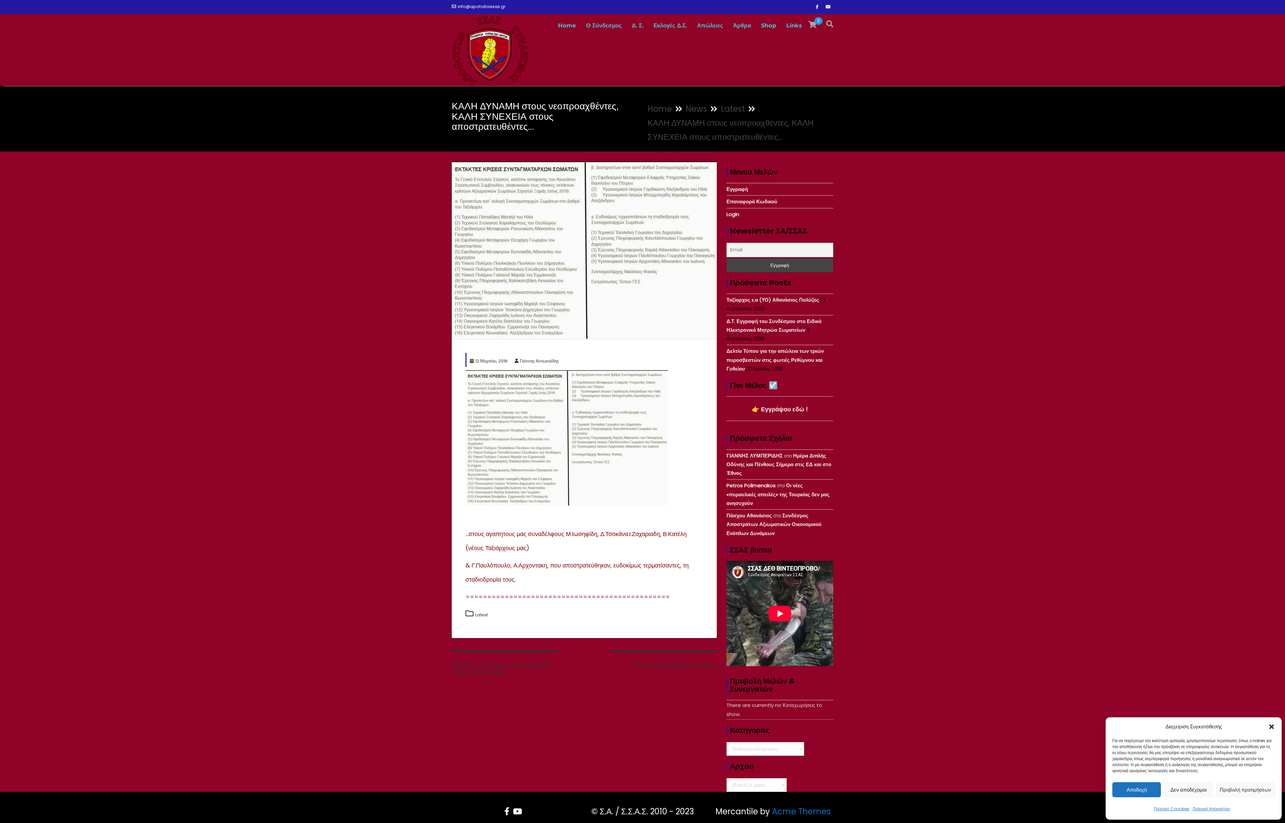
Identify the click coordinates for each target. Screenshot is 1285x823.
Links (794, 25)
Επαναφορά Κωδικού (751, 201)
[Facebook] (817, 7)
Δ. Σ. (638, 25)
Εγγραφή (737, 189)
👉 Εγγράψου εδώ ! (780, 409)
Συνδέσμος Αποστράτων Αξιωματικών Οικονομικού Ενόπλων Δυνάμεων (774, 524)
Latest (481, 615)
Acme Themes (801, 811)
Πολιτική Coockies (1171, 809)
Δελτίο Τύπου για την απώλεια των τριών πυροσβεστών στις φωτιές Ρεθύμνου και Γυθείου (775, 359)
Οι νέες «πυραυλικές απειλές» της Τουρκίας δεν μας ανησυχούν (778, 494)
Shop (768, 25)
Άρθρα (742, 25)
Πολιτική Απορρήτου (1211, 809)
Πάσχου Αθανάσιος (749, 515)
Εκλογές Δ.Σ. (670, 25)
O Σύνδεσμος (604, 25)
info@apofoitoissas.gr (482, 6)
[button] (1271, 726)
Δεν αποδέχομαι (1189, 789)
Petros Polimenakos (751, 485)
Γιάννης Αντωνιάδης (539, 361)
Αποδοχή (1137, 789)
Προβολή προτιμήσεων (1245, 789)
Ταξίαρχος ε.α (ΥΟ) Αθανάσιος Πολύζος (772, 299)
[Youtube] (828, 7)
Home (567, 25)
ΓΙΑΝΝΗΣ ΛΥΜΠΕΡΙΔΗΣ (754, 455)
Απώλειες (710, 25)
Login (732, 214)
